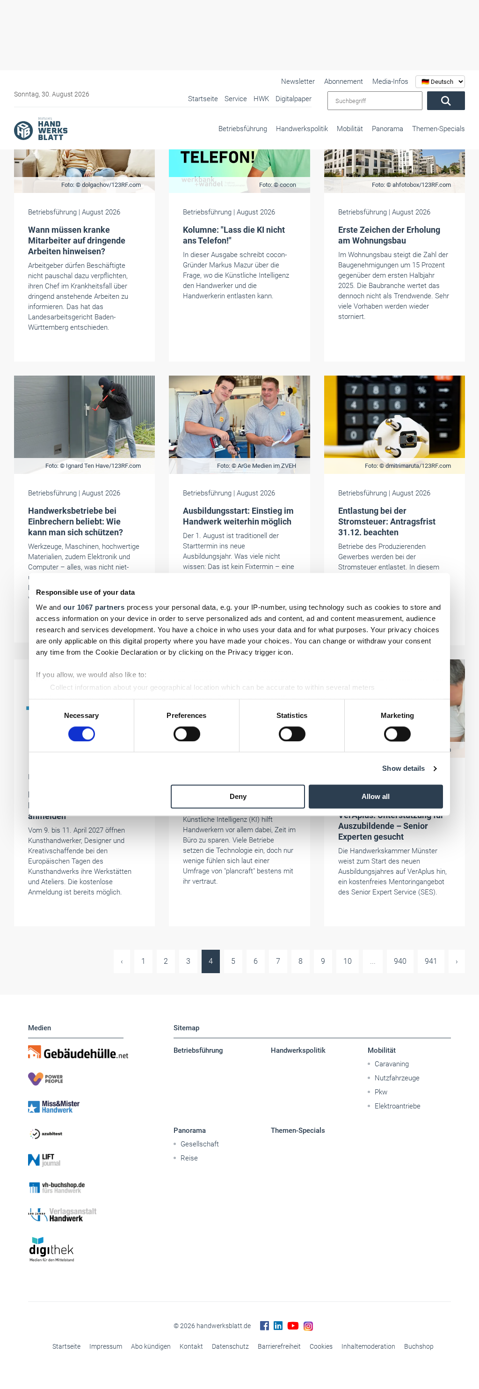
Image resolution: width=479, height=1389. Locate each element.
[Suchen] (446, 100)
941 (431, 961)
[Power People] (75, 1079)
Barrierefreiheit (279, 1346)
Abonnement (343, 81)
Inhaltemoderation (368, 1346)
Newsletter (298, 81)
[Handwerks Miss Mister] (75, 1106)
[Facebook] (264, 1326)
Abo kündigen (151, 1346)
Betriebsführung (242, 129)
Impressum (105, 1346)
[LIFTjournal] (75, 1160)
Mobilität (350, 129)
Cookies (321, 1346)
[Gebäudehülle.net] (75, 1051)
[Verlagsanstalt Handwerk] (75, 1214)
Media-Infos (390, 81)
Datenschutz (230, 1346)
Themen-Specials (438, 129)
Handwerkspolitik (302, 129)
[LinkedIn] (278, 1326)
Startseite (66, 1346)
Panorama (387, 129)
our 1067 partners (94, 607)
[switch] (187, 733)
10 (347, 961)
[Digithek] (75, 1249)
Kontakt (191, 1346)
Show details (403, 768)
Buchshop (419, 1346)
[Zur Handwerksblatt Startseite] (40, 128)
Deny (238, 797)
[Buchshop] (75, 1187)
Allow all (376, 797)
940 (400, 961)
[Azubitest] (75, 1133)
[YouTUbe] (293, 1326)
